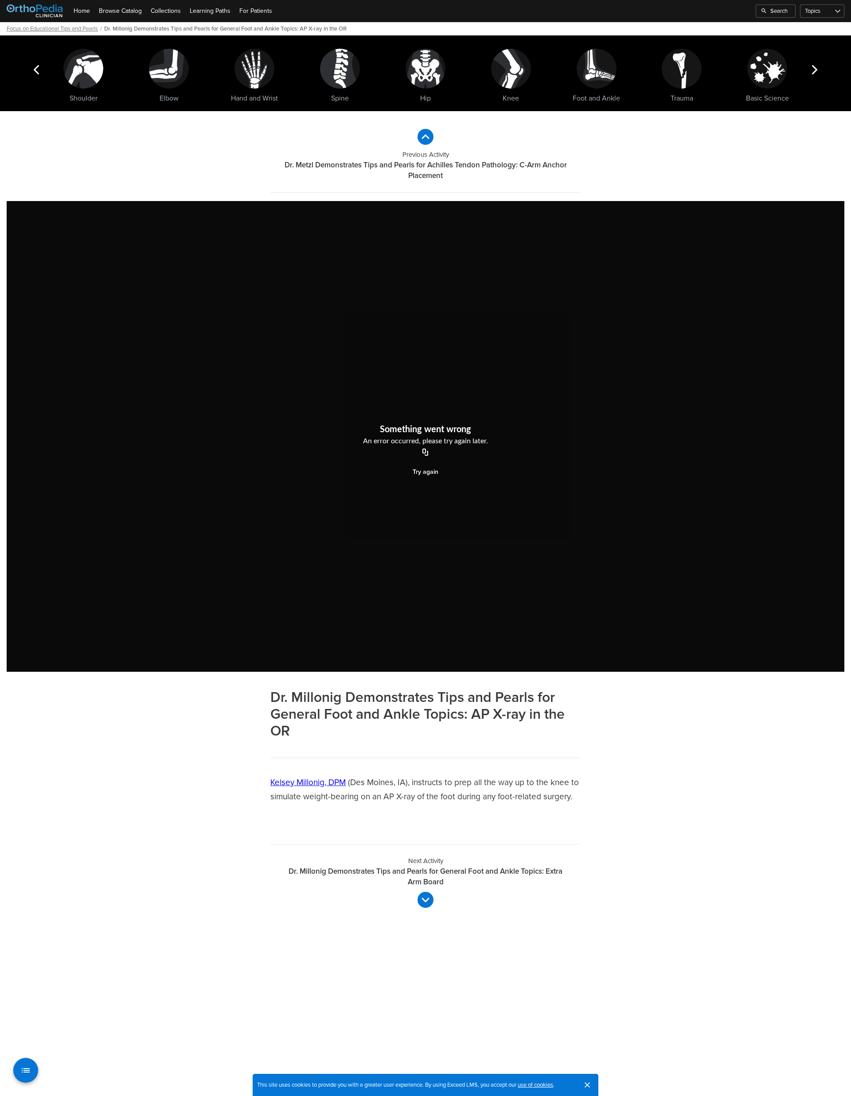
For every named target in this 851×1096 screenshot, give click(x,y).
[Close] (587, 1085)
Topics (812, 11)
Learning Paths (210, 11)
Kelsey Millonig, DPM (308, 783)
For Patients (255, 11)
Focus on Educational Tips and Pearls (52, 28)
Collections (166, 11)
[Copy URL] (425, 453)
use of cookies (535, 1084)
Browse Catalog (120, 11)
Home (82, 11)
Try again (425, 472)
